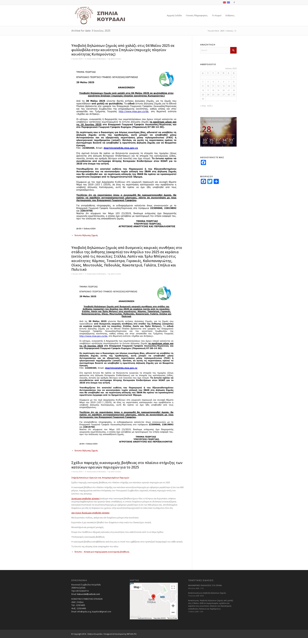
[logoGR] (106, 15)
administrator (116, 59)
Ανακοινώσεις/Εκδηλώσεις (96, 59)
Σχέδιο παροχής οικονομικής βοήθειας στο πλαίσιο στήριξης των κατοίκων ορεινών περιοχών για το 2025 (126, 464)
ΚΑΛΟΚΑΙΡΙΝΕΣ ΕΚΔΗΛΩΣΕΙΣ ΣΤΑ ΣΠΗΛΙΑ (205, 585)
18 (213, 90)
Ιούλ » (210, 105)
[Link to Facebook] (234, 2)
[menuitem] (174, 15)
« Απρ (203, 105)
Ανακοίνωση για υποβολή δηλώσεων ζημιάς (207, 593)
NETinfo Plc (132, 634)
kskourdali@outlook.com (88, 594)
